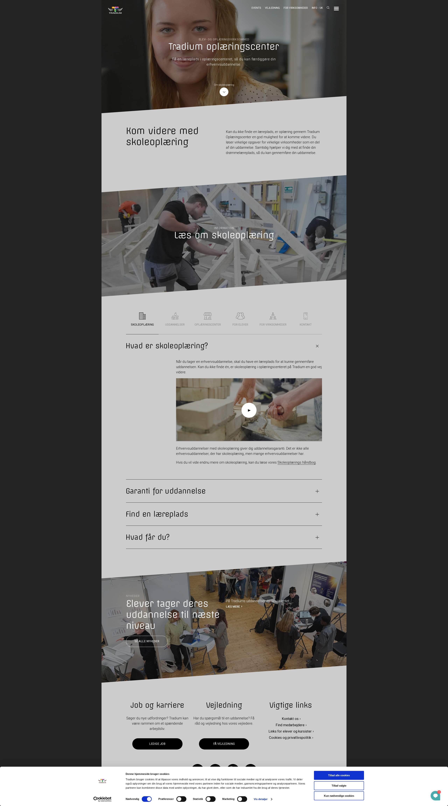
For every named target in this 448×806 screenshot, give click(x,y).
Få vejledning (224, 744)
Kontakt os (290, 719)
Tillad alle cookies (339, 775)
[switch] (181, 799)
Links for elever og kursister (290, 731)
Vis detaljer (261, 799)
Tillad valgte (339, 785)
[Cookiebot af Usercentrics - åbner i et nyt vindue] (102, 799)
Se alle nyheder (147, 641)
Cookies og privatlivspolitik (290, 738)
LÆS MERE (233, 606)
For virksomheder (296, 7)
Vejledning (272, 7)
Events (256, 7)
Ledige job (157, 744)
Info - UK (317, 7)
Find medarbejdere (290, 725)
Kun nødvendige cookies (339, 795)
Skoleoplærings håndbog (297, 462)
